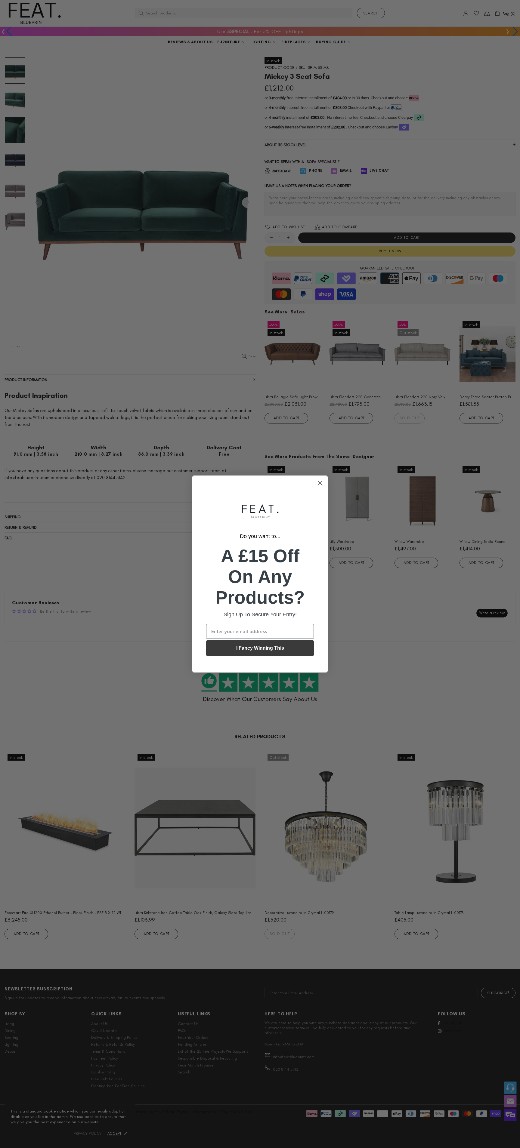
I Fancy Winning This (260, 648)
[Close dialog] (320, 483)
